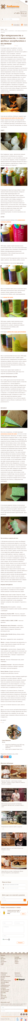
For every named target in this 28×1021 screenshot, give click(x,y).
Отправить (20, 942)
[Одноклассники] (4, 757)
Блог (2, 994)
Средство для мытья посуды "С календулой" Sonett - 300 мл (14, 911)
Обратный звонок (23, 11)
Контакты (3, 977)
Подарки (16, 963)
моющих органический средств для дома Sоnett (12, 118)
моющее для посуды (8, 297)
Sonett (2, 964)
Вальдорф (17, 957)
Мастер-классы (18, 958)
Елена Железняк (6, 740)
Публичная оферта (5, 982)
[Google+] (7, 757)
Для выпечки (3, 961)
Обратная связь (18, 974)
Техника (2, 960)
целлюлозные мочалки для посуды (9, 433)
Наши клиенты (4, 997)
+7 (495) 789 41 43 (20, 13)
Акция (2, 957)
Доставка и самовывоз (5, 976)
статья (17, 45)
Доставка (3, 998)
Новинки (16, 961)
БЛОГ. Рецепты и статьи (6, 980)
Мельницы (3, 958)
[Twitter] (10, 757)
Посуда (2, 963)
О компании (3, 974)
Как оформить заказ (5, 989)
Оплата (2, 979)
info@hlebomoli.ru (18, 976)
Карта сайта (3, 992)
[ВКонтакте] (2, 757)
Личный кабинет (16, 24)
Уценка (16, 960)
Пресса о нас (3, 995)
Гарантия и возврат (5, 991)
